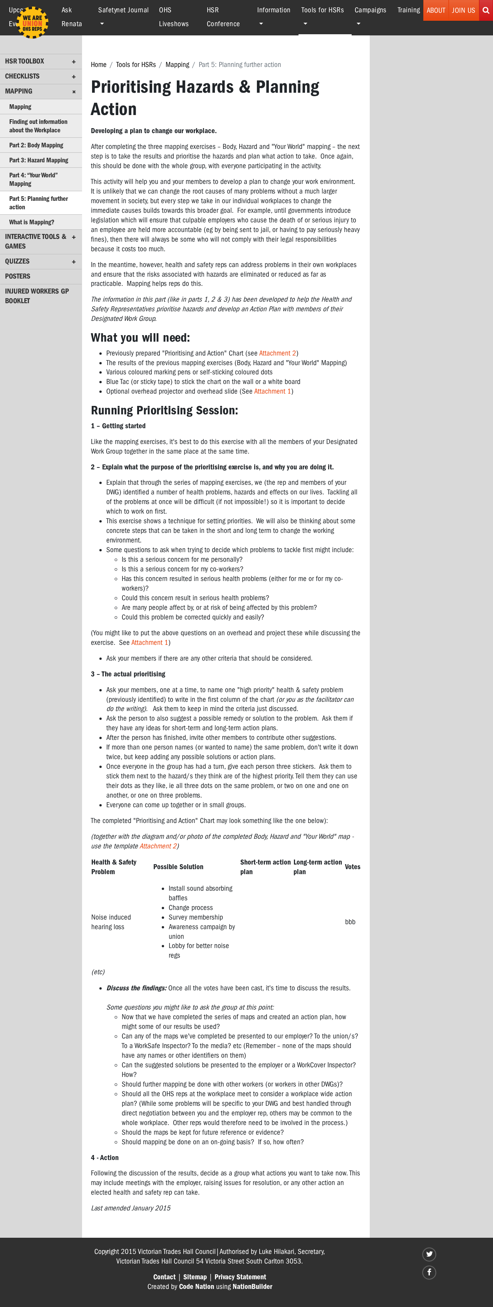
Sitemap (195, 1277)
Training (409, 10)
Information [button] (274, 10)
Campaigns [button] (371, 10)
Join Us (464, 10)
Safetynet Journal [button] (123, 10)
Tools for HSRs (136, 64)
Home (99, 64)
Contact (164, 1277)
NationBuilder (252, 1286)
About (436, 10)
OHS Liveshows (174, 17)
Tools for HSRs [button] (326, 9)
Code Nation (196, 1286)
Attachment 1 (272, 391)
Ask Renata (72, 17)
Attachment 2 (277, 353)
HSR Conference (223, 17)
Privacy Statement (240, 1277)
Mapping (177, 64)
